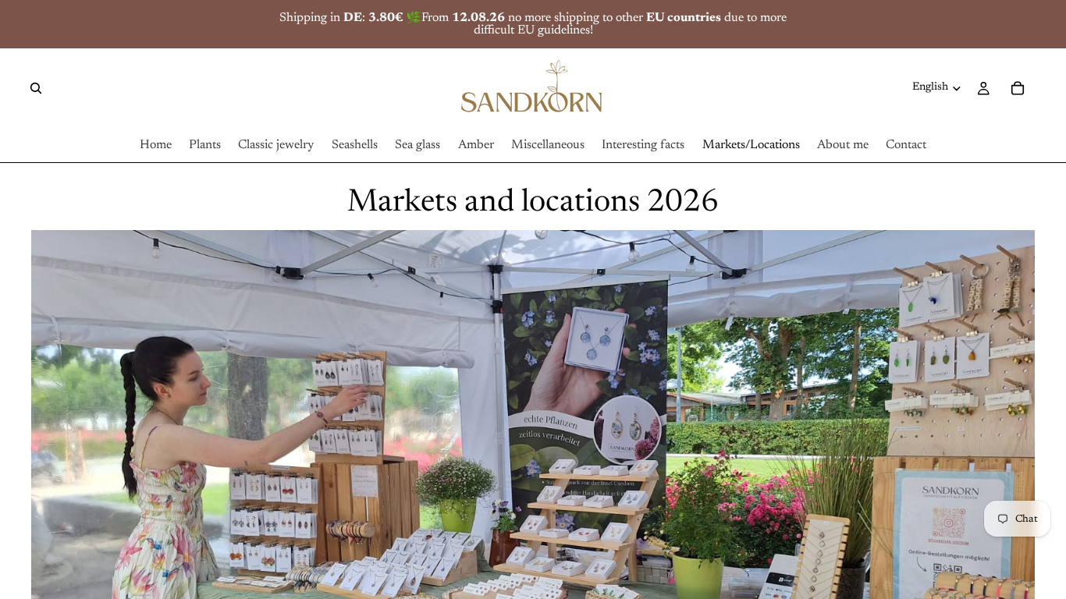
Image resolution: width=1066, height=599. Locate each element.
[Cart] (1017, 88)
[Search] (36, 88)
